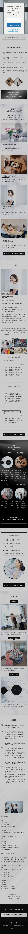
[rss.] (17, 923)
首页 (4, 925)
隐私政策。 (11, 925)
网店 (7, 925)
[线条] (13, 923)
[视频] (15, 923)
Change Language (13, 25)
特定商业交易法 (17, 925)
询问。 (23, 925)
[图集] (11, 923)
